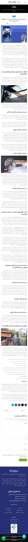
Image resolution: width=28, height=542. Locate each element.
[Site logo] (14, 2)
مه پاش (13, 62)
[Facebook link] (25, 405)
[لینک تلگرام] (12, 405)
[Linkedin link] (16, 405)
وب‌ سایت (25, 449)
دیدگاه (25, 423)
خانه (26, 9)
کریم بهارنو (19, 23)
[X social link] (22, 405)
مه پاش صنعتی (17, 179)
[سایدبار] (26, 164)
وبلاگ (23, 9)
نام (26, 438)
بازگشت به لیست (14, 410)
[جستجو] (1, 2)
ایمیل (25, 444)
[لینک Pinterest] (19, 405)
